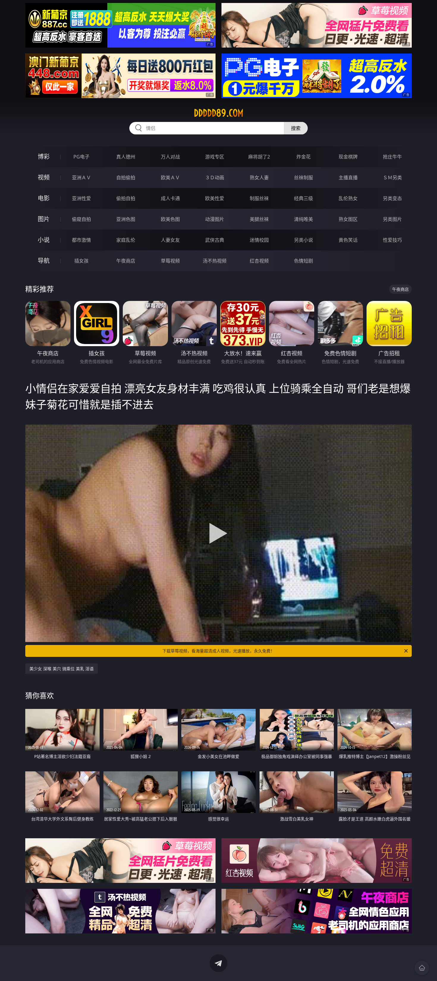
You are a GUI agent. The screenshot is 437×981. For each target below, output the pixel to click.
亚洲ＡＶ (81, 177)
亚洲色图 (125, 219)
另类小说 (303, 240)
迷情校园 (259, 240)
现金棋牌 (348, 156)
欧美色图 (170, 219)
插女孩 (81, 261)
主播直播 (348, 177)
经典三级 (303, 198)
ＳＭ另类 (392, 177)
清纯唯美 (303, 219)
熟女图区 (348, 219)
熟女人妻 (259, 177)
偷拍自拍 (125, 198)
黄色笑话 (348, 240)
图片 (44, 219)
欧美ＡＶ (170, 177)
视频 (44, 177)
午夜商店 (125, 261)
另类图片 (392, 219)
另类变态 (392, 198)
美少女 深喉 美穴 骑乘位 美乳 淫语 (61, 668)
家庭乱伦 (125, 240)
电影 (44, 198)
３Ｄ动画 (214, 177)
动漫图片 (214, 219)
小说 (44, 240)
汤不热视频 (215, 261)
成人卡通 (170, 198)
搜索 (296, 128)
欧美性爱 (214, 198)
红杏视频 (259, 261)
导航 (44, 261)
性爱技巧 (392, 240)
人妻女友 (170, 240)
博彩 (44, 157)
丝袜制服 (303, 177)
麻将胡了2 (259, 156)
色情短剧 (303, 261)
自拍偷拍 (125, 177)
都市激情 (81, 240)
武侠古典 (214, 240)
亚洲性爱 (81, 198)
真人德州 (125, 156)
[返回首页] (422, 968)
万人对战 (170, 156)
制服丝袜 (259, 198)
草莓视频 (170, 261)
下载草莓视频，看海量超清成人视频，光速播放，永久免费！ (218, 651)
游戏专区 (214, 156)
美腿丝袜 (259, 219)
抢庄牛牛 (392, 156)
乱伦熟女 (348, 198)
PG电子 (81, 156)
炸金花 (303, 156)
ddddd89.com (218, 113)
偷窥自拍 (81, 219)
